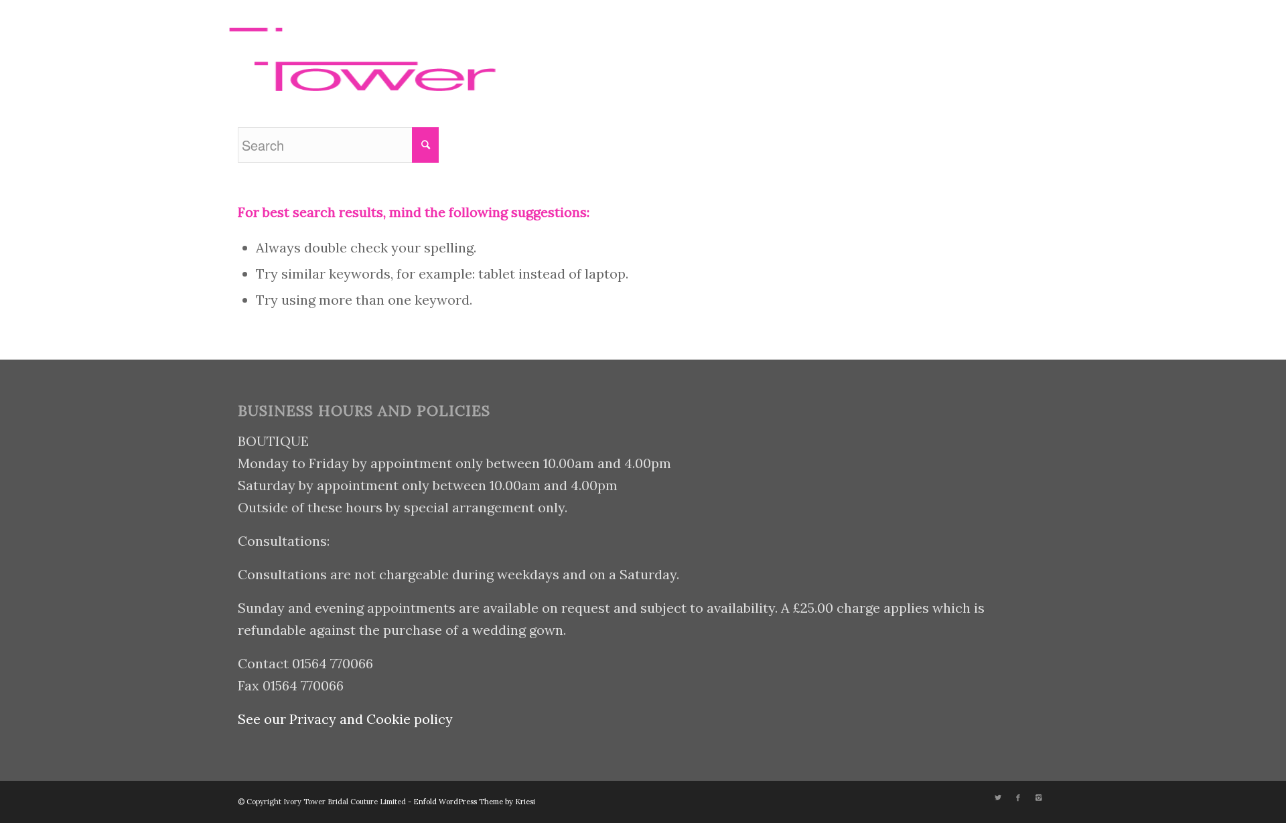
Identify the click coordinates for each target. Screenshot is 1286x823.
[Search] (782, 49)
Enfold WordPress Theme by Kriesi (474, 801)
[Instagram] (1001, 48)
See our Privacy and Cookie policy (345, 718)
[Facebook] (981, 48)
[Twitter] (961, 48)
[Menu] (813, 49)
